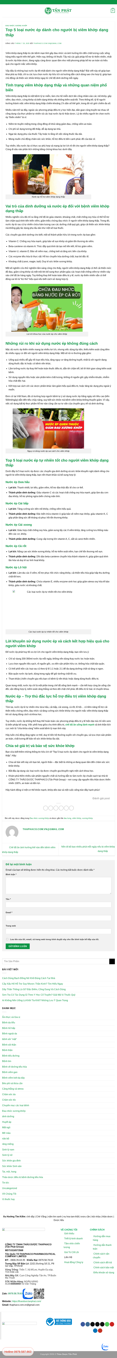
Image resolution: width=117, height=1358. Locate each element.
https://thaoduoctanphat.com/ (26, 1301)
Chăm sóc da (9, 1094)
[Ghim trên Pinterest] (66, 808)
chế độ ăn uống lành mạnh (79, 724)
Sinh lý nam (8, 1149)
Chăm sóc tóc (9, 1100)
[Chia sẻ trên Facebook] (50, 808)
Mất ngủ (6, 1127)
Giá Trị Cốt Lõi (71, 1252)
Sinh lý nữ (7, 1155)
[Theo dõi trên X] (97, 1324)
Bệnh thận (7, 1050)
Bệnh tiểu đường (10, 1056)
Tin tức (5, 1182)
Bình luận (11, 874)
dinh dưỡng (8, 1116)
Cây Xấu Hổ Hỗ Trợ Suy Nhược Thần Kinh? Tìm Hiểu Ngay (32, 984)
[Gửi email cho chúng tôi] (102, 1324)
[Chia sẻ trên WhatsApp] (45, 808)
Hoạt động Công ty (73, 1262)
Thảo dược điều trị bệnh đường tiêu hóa (22, 1177)
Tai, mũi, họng (9, 1171)
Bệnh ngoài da (9, 1033)
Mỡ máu (6, 1133)
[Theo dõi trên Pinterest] (112, 1324)
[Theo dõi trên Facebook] (83, 1324)
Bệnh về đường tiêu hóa (14, 1067)
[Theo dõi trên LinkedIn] (95, 1330)
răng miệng (8, 1144)
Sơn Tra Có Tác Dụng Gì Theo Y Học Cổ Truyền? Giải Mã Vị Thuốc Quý (38, 995)
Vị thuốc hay (8, 1199)
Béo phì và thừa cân (12, 1083)
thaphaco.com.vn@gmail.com (47, 43)
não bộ (5, 1138)
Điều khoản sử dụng (103, 1272)
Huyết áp (6, 1122)
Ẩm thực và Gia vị (11, 1017)
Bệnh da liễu (8, 1022)
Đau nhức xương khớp (16, 25)
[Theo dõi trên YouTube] (100, 1330)
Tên (8, 899)
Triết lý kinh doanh (73, 1238)
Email (9, 912)
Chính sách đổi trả (102, 1262)
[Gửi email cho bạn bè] (61, 808)
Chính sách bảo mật (103, 1267)
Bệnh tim (6, 1061)
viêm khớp (76, 818)
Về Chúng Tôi (9, 1194)
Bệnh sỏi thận (9, 1045)
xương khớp (87, 818)
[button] (4, 10)
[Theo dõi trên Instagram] (87, 1324)
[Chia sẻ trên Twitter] (56, 808)
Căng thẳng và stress (13, 1089)
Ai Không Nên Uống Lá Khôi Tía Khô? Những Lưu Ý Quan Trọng (35, 1000)
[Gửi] (112, 961)
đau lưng (67, 818)
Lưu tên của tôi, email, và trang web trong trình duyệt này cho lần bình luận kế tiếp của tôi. (54, 939)
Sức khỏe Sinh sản (12, 1166)
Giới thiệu (69, 1233)
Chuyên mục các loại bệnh (15, 1105)
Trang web (11, 926)
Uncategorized (9, 1188)
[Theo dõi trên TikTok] (92, 1324)
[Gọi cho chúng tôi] (107, 1324)
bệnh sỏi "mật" (9, 1039)
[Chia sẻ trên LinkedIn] (71, 808)
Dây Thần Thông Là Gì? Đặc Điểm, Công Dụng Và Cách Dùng (34, 989)
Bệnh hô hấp (8, 1028)
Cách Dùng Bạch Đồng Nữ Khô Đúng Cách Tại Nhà (28, 978)
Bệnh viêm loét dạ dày (13, 1078)
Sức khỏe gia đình (11, 1160)
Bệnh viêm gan (9, 1072)
